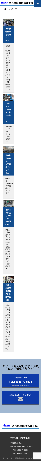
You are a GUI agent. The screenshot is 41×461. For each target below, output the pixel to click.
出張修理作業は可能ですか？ (8, 34)
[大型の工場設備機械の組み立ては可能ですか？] (8, 279)
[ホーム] (5, 8)
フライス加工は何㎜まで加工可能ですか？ (8, 112)
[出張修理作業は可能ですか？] (8, 22)
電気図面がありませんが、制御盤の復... (8, 217)
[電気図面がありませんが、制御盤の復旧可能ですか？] (8, 203)
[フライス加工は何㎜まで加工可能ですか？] (8, 97)
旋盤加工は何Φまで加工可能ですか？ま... (8, 164)
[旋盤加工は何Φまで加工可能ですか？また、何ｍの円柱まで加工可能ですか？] (8, 149)
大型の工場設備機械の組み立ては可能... (8, 292)
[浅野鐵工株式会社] (17, 3)
